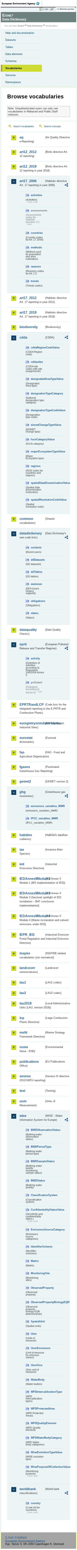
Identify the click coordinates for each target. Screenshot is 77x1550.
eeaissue (36, 584)
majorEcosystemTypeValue (37, 451)
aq (21, 137)
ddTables (36, 571)
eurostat (26, 738)
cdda (23, 337)
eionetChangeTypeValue (37, 424)
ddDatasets (37, 559)
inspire (25, 953)
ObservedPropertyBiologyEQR (37, 1302)
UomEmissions (37, 1348)
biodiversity (29, 327)
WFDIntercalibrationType (37, 1391)
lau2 (23, 993)
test (22, 1090)
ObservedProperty (37, 1287)
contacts (36, 547)
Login (45, 9)
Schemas (11, 61)
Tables (9, 47)
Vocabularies (13, 68)
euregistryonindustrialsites (32, 723)
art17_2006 (28, 181)
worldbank (28, 1489)
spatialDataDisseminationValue (37, 482)
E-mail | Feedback (16, 1537)
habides (26, 835)
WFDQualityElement (37, 1423)
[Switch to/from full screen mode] (53, 9)
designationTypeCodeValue (37, 410)
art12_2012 (28, 152)
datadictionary (31, 533)
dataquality (28, 629)
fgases (25, 767)
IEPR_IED (27, 934)
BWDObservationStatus (37, 1129)
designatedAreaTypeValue (37, 378)
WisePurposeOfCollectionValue (37, 1466)
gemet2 (25, 781)
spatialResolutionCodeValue (37, 499)
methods (36, 247)
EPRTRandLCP (32, 704)
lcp (22, 1018)
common (26, 518)
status (34, 613)
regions (35, 466)
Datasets (10, 39)
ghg (23, 792)
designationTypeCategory (37, 393)
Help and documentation (19, 32)
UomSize (36, 1365)
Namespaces (13, 82)
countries (37, 232)
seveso (25, 1076)
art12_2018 (28, 166)
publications (29, 1061)
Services (10, 75)
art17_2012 (28, 298)
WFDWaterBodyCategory (37, 1437)
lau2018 (26, 1003)
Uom (34, 1333)
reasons (36, 266)
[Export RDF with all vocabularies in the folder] (66, 185)
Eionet (21, 26)
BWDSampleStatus (37, 1161)
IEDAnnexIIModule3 (32, 893)
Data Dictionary (35, 26)
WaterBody (37, 1379)
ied (22, 864)
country (35, 1503)
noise (24, 1047)
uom (23, 1101)
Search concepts (52, 126)
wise (23, 1115)
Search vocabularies (23, 126)
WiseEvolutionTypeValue (37, 1452)
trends (35, 281)
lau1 (23, 982)
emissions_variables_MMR (37, 806)
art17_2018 (28, 312)
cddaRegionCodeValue (37, 347)
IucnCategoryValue (37, 439)
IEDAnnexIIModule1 (32, 878)
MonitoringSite (37, 1273)
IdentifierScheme (37, 1246)
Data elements (14, 54)
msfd (23, 1032)
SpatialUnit (37, 1321)
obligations (37, 601)
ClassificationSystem (37, 1195)
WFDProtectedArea (37, 1408)
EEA (22, 3)
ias (22, 849)
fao (22, 752)
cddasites (37, 361)
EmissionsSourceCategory (37, 1229)
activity (35, 658)
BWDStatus (37, 1180)
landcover (27, 968)
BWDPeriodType (37, 1146)
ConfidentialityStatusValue (37, 1209)
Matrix (35, 1260)
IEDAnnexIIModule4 (32, 916)
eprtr (23, 644)
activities (36, 195)
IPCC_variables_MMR (37, 818)
